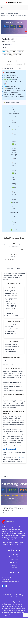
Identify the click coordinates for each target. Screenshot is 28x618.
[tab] (10, 268)
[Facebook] (21, 7)
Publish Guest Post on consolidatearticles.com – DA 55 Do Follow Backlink (14, 509)
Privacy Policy (14, 554)
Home (2, 13)
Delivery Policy (14, 562)
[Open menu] (2, 7)
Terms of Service (14, 557)
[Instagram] (27, 7)
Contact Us (14, 565)
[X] (24, 7)
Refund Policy (14, 559)
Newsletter (14, 568)
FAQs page (21, 457)
